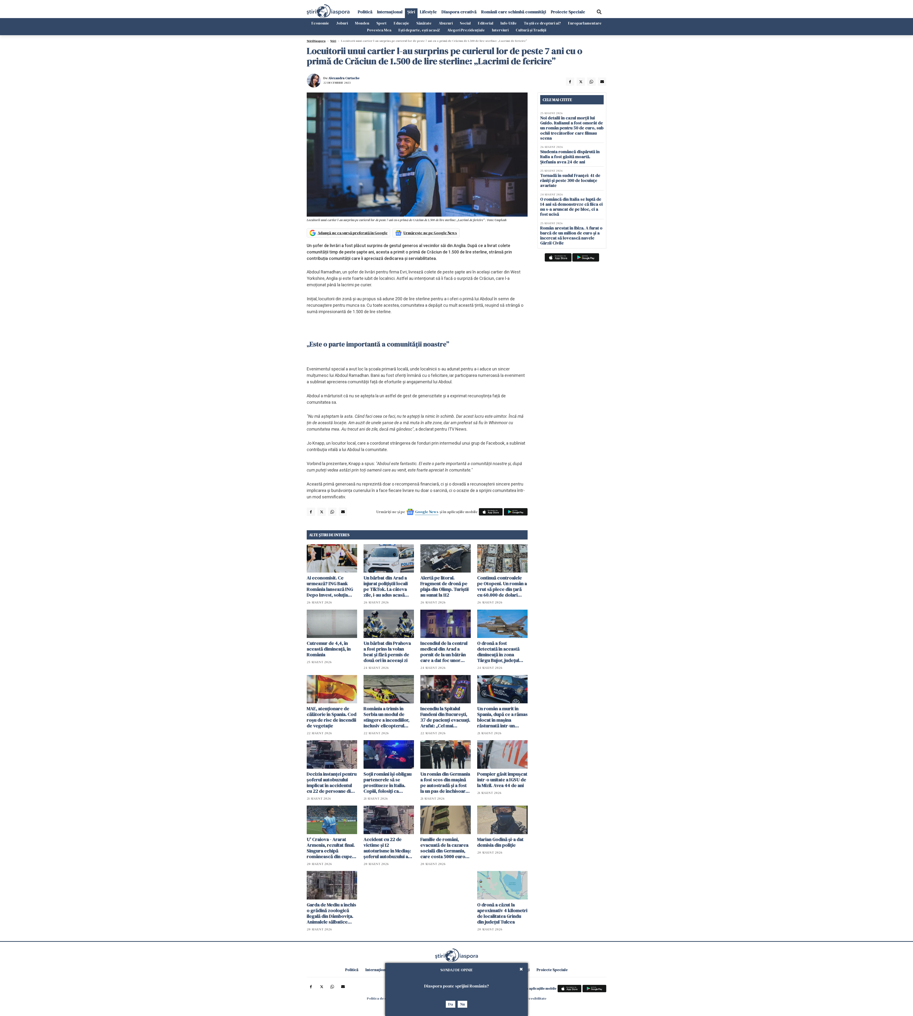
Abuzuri (446, 23)
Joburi (342, 23)
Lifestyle (428, 12)
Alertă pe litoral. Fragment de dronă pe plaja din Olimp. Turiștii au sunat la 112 (444, 586)
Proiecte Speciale (568, 12)
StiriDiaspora (316, 41)
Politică (365, 12)
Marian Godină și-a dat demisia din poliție (500, 842)
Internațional (390, 12)
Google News (426, 511)
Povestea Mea (379, 30)
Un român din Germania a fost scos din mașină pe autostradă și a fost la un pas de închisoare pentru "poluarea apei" (445, 782)
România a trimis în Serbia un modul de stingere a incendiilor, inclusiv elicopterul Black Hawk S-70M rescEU (386, 717)
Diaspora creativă (459, 12)
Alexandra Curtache (343, 78)
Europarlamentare (585, 23)
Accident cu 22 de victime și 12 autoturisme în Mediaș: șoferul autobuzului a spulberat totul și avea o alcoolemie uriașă (389, 847)
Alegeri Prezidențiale (466, 30)
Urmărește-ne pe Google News (430, 232)
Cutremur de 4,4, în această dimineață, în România (329, 648)
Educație (401, 23)
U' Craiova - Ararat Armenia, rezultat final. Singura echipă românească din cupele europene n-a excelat (331, 847)
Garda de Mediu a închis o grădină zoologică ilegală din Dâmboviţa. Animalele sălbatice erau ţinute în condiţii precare (331, 913)
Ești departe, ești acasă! (419, 30)
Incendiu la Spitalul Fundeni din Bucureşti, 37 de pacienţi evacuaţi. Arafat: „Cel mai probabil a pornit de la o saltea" (445, 717)
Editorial (485, 23)
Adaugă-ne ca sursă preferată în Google (353, 232)
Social (465, 23)
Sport (381, 23)
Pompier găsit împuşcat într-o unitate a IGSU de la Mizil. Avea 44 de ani (502, 779)
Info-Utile (508, 23)
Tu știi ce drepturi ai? (542, 23)
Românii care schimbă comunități (513, 12)
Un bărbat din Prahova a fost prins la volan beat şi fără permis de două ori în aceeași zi (387, 651)
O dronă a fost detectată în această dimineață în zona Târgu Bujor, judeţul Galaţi (498, 651)
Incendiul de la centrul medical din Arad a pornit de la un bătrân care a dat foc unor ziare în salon (443, 651)
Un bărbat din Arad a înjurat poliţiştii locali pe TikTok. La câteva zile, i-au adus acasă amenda (386, 586)
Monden (362, 23)
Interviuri (500, 30)
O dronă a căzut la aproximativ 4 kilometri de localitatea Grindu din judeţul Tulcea (502, 913)
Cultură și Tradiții (531, 30)
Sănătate (424, 23)
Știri (411, 12)
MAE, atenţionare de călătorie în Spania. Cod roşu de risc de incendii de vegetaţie (331, 717)
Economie (320, 23)
